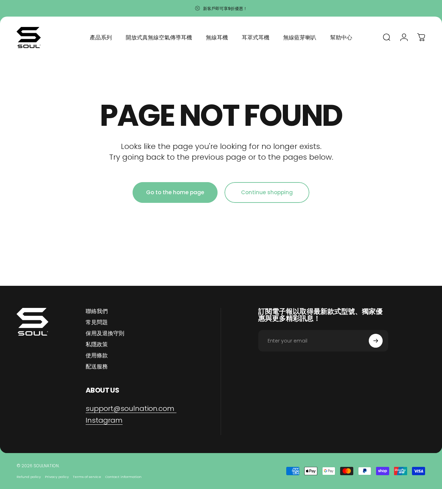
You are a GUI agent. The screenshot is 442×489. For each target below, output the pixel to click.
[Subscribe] (376, 341)
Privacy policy (57, 476)
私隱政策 (97, 344)
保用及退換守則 (105, 333)
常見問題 (97, 322)
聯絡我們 (97, 311)
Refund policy (29, 476)
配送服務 (97, 366)
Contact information (123, 476)
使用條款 (97, 355)
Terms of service (87, 476)
